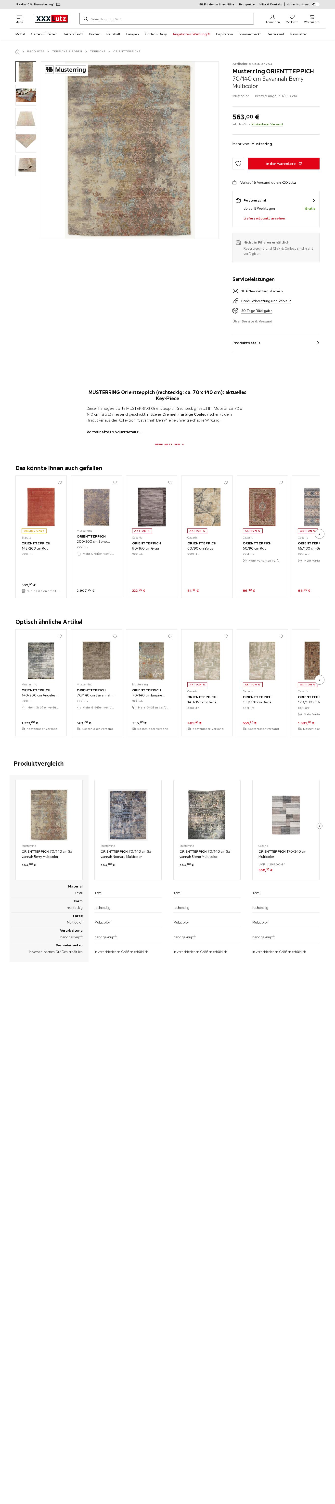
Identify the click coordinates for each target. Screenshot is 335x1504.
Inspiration (224, 34)
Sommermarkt (250, 34)
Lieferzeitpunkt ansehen (264, 218)
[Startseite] (17, 51)
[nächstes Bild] (319, 534)
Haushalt (113, 34)
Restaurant (275, 34)
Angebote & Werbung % (191, 34)
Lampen (132, 34)
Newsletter (298, 34)
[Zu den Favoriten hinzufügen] (238, 163)
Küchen (95, 34)
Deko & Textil (73, 34)
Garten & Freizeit (44, 34)
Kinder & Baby (156, 34)
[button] (25, 71)
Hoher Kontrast (298, 4)
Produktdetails (246, 342)
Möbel (20, 34)
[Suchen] (85, 19)
